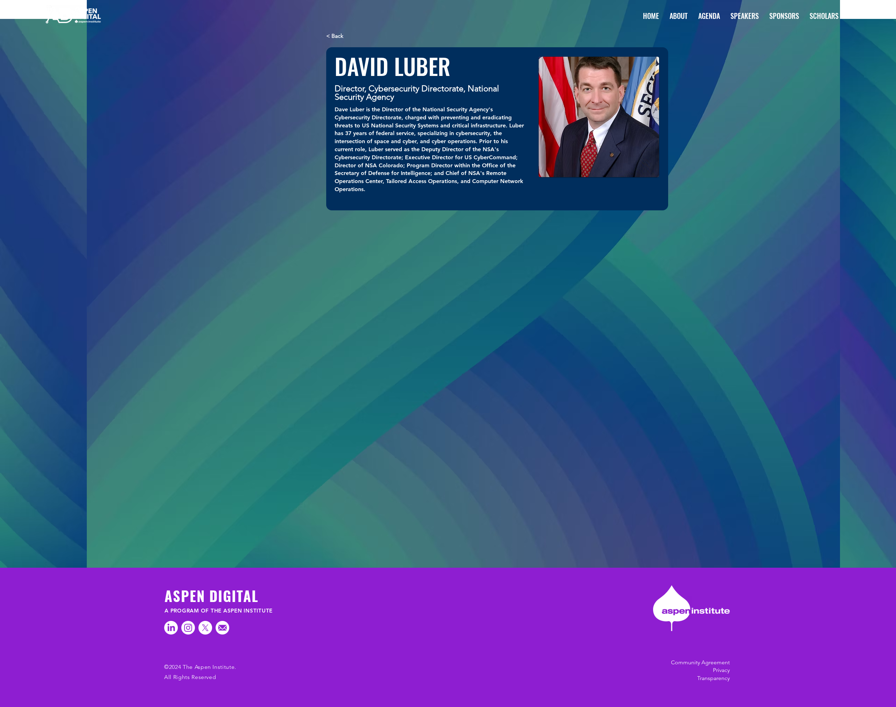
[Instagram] (188, 628)
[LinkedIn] (171, 628)
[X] (205, 628)
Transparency (713, 678)
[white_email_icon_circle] (222, 628)
